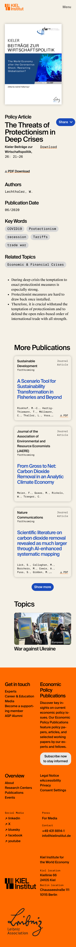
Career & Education (19, 696)
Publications (14, 792)
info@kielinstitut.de (56, 836)
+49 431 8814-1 (53, 831)
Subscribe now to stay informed (55, 758)
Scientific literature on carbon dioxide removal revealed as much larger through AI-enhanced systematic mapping (42, 543)
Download (48, 147)
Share (63, 122)
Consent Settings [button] (53, 790)
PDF (65, 415)
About (9, 783)
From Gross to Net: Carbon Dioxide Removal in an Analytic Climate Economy (40, 474)
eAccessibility (50, 780)
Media (9, 701)
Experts (10, 691)
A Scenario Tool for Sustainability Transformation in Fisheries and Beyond (39, 389)
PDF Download (18, 171)
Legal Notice (49, 775)
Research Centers (18, 788)
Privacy (45, 785)
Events (10, 797)
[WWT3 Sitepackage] (20, 7)
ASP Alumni (13, 716)
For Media (49, 818)
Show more (42, 587)
